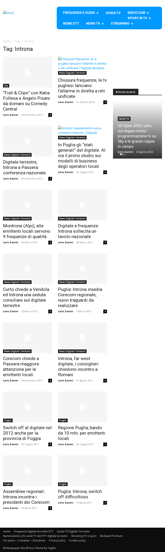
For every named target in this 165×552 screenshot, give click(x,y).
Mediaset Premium (111, 536)
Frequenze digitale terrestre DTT (33, 531)
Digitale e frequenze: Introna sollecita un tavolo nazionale (78, 231)
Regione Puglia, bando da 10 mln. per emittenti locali (81, 433)
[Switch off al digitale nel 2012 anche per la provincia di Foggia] (27, 406)
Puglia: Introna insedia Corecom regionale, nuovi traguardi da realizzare (80, 297)
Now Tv (124, 118)
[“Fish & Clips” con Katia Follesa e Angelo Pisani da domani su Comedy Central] (27, 72)
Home (7, 41)
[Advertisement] (137, 67)
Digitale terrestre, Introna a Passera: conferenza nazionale (24, 167)
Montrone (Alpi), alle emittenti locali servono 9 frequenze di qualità (26, 231)
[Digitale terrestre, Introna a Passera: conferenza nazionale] (27, 141)
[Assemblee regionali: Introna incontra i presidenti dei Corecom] (27, 470)
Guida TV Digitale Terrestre (73, 531)
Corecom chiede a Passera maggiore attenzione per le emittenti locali (21, 366)
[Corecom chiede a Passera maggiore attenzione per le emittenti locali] (27, 337)
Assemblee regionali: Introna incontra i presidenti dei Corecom (26, 497)
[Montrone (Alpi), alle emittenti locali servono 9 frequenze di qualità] (27, 205)
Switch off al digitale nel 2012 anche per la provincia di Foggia (27, 433)
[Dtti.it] (30, 18)
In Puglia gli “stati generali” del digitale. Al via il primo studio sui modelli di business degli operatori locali (81, 155)
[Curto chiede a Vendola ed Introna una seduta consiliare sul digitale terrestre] (27, 268)
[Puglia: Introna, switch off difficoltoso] (82, 470)
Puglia (7, 420)
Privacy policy (57, 540)
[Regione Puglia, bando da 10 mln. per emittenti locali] (82, 406)
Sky (6, 85)
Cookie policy (77, 540)
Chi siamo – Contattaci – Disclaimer (24, 540)
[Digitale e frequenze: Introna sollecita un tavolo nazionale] (82, 205)
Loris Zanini (10, 114)
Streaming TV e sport (83, 536)
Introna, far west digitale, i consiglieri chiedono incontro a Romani (78, 366)
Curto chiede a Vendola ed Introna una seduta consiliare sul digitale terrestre (26, 297)
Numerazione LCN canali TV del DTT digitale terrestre (35, 536)
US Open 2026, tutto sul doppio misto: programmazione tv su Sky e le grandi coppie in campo (137, 136)
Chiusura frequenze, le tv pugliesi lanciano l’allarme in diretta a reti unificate (82, 88)
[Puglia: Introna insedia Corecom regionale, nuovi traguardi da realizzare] (82, 268)
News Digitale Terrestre (72, 72)
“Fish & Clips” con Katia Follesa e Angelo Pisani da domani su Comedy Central (26, 101)
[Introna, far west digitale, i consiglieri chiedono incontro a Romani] (82, 337)
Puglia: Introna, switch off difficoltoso (80, 494)
